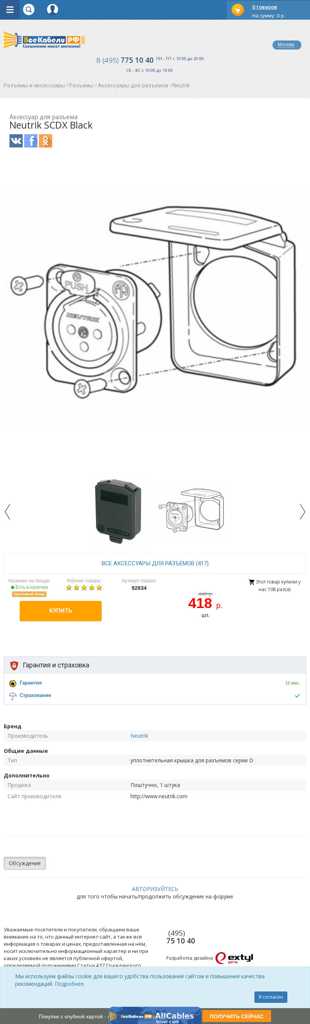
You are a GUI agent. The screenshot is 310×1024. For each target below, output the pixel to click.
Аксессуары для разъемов (133, 85)
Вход (52, 9)
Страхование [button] (35, 695)
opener (10, 10)
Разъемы (81, 85)
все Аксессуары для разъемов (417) (155, 563)
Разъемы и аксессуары (34, 85)
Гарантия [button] (31, 683)
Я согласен (271, 997)
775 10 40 (124, 60)
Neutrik (181, 85)
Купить (60, 610)
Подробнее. (70, 983)
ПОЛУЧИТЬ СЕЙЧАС (237, 1016)
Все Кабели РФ (44, 39)
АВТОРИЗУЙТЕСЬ (155, 888)
